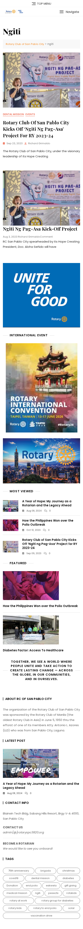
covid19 (13, 878)
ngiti (37, 893)
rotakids (71, 893)
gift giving (70, 885)
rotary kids (15, 908)
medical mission (17, 893)
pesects (53, 893)
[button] (69, 12)
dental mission (13, 114)
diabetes (68, 878)
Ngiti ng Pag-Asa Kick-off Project (40, 229)
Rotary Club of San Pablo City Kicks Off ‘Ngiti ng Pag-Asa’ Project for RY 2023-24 (36, 128)
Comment (46, 237)
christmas (68, 871)
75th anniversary (18, 871)
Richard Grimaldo (39, 143)
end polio (32, 885)
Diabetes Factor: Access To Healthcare (33, 650)
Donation (12, 885)
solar (71, 908)
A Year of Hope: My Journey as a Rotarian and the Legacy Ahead (46, 503)
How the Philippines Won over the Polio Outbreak (40, 606)
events (30, 114)
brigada (46, 871)
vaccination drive (41, 915)
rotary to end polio (45, 908)
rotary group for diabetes (57, 900)
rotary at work (18, 900)
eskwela (51, 885)
